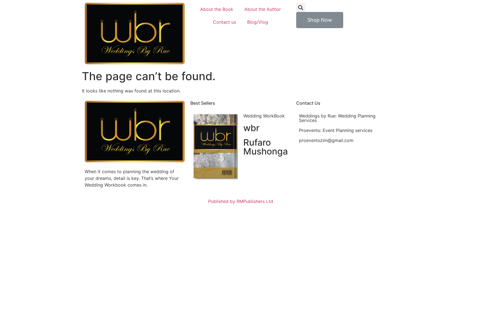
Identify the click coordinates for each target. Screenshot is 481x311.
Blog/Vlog (257, 22)
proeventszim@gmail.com (326, 140)
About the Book (216, 9)
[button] (319, 20)
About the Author (262, 9)
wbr (251, 128)
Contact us (224, 22)
